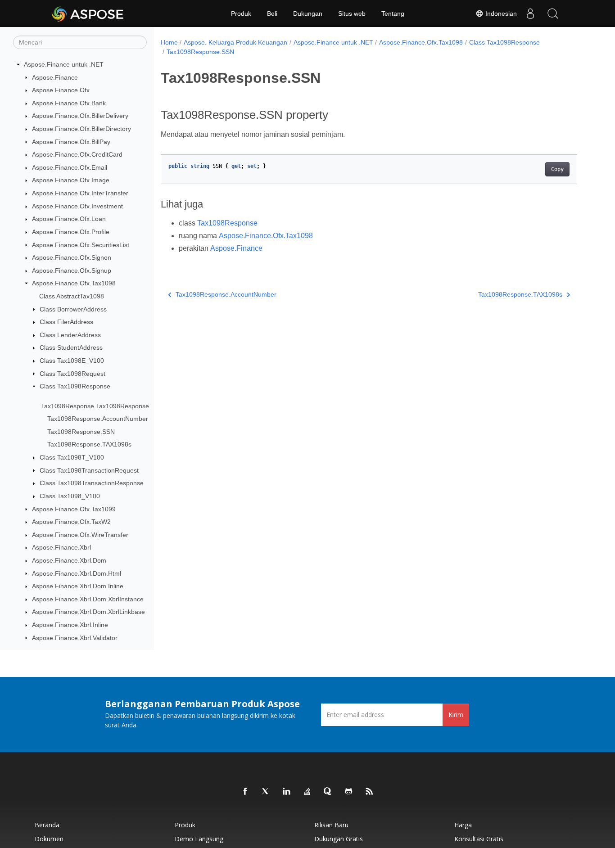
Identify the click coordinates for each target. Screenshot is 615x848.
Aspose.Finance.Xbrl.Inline (70, 624)
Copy (557, 169)
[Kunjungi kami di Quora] (328, 792)
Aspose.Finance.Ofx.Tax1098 (74, 283)
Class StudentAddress (71, 347)
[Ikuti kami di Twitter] (266, 792)
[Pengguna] (530, 13)
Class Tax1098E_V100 (72, 360)
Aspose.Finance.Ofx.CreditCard (77, 154)
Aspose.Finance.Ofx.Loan (69, 218)
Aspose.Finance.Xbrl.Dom (69, 560)
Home (169, 42)
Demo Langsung (199, 838)
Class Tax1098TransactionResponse (92, 483)
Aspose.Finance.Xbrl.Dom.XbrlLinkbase (88, 611)
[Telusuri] (553, 13)
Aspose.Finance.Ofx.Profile (70, 231)
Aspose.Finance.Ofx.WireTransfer (80, 534)
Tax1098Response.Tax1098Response (95, 406)
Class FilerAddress (66, 321)
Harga (463, 825)
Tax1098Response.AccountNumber (97, 418)
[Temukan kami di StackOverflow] (307, 792)
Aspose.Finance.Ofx (61, 90)
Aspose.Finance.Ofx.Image (70, 180)
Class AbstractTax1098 (71, 296)
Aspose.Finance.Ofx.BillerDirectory (81, 128)
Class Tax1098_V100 (70, 496)
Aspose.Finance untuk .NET (64, 64)
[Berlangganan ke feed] (369, 792)
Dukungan (307, 13)
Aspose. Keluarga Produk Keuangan (235, 42)
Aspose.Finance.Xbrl (61, 547)
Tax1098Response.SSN (81, 431)
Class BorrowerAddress (73, 309)
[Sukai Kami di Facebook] (245, 792)
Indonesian (500, 13)
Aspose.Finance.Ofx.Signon (71, 257)
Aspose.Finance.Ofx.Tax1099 (74, 509)
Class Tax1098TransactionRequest (89, 470)
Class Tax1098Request (72, 373)
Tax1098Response (227, 223)
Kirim (455, 714)
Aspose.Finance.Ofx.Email (69, 167)
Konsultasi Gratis (478, 838)
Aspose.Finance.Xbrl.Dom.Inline (77, 586)
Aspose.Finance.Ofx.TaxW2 (71, 521)
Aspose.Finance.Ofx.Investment (77, 206)
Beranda (47, 825)
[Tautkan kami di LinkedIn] (287, 792)
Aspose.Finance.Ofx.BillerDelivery (80, 115)
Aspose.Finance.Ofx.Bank (69, 103)
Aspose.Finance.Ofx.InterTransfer (80, 193)
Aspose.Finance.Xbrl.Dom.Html (76, 573)
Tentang (392, 13)
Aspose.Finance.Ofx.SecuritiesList (80, 244)
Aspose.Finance (55, 77)
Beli (272, 13)
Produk (241, 13)
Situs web (352, 13)
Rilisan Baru (331, 825)
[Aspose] (88, 13)
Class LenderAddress (70, 334)
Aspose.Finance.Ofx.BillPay (71, 141)
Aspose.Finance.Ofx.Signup (71, 270)
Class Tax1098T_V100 (72, 457)
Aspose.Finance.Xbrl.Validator (75, 637)
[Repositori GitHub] (349, 792)
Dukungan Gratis (338, 838)
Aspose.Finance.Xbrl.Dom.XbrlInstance (88, 599)
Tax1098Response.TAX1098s (89, 444)
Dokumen (49, 838)
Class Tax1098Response (75, 386)
